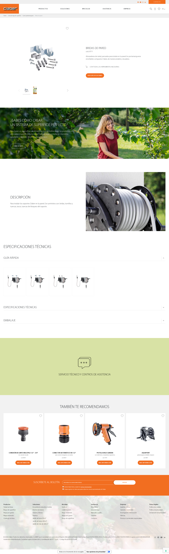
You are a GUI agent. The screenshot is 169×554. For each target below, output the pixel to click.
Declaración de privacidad (157, 513)
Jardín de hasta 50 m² (39, 518)
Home (5, 15)
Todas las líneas (8, 507)
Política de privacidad (156, 510)
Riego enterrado (9, 515)
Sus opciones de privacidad (96, 552)
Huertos (35, 515)
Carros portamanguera (28, 15)
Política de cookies (155, 507)
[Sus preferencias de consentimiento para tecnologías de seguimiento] (166, 551)
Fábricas (122, 515)
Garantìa (93, 515)
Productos (43, 9)
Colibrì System (66, 510)
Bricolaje (86, 9)
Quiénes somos (125, 507)
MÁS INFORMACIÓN (23, 463)
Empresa (127, 9)
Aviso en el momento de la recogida (71, 552)
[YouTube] (140, 2)
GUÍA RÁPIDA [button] (11, 257)
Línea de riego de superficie (14, 15)
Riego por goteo (9, 513)
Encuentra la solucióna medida (42, 507)
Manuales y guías (96, 513)
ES (163, 9)
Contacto (157, 2)
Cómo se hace (18, 146)
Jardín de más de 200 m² (40, 524)
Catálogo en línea (9, 518)
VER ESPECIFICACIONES (95, 75)
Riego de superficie (10, 510)
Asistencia (107, 9)
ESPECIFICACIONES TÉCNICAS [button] (20, 307)
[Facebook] (138, 2)
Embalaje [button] (9, 320)
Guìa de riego (95, 510)
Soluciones (65, 9)
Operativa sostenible (126, 510)
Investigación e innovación (128, 513)
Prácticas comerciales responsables (131, 518)
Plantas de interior (38, 510)
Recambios (94, 507)
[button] (68, 90)
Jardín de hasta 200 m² (40, 521)
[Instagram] (143, 2)
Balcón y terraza (38, 513)
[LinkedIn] (145, 2)
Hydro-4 (64, 507)
